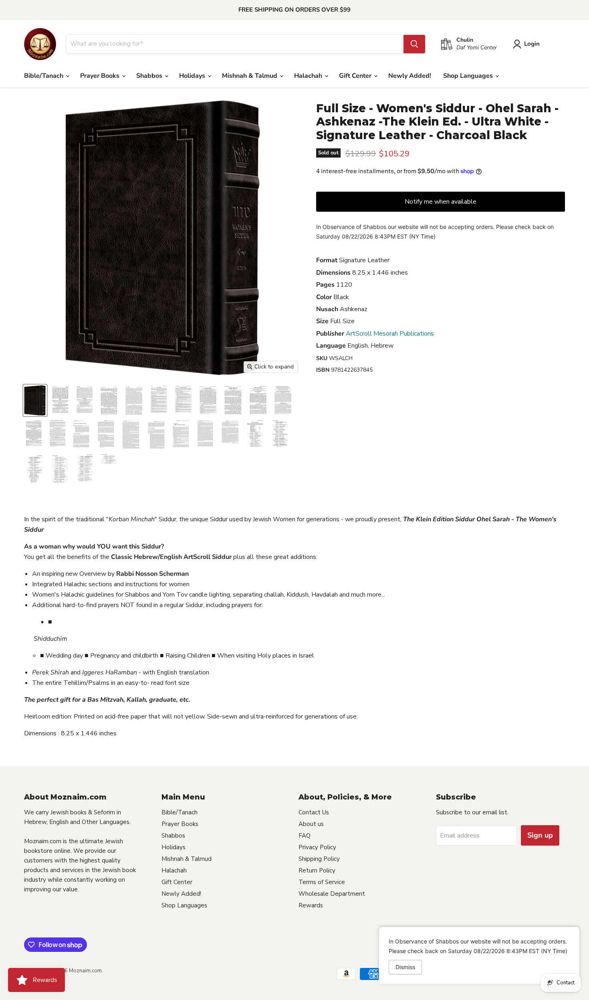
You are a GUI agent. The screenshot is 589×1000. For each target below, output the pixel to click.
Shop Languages (468, 75)
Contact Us (314, 812)
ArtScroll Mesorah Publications (390, 333)
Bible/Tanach (44, 75)
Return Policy (317, 870)
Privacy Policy (317, 847)
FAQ (305, 836)
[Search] (414, 44)
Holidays (193, 75)
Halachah (309, 75)
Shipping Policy (319, 859)
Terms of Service (322, 882)
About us (311, 824)
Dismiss (405, 967)
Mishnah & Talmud (250, 75)
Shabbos (150, 75)
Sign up (540, 835)
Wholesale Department (332, 894)
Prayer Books (100, 75)
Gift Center (356, 75)
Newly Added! (409, 75)
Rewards (311, 905)
